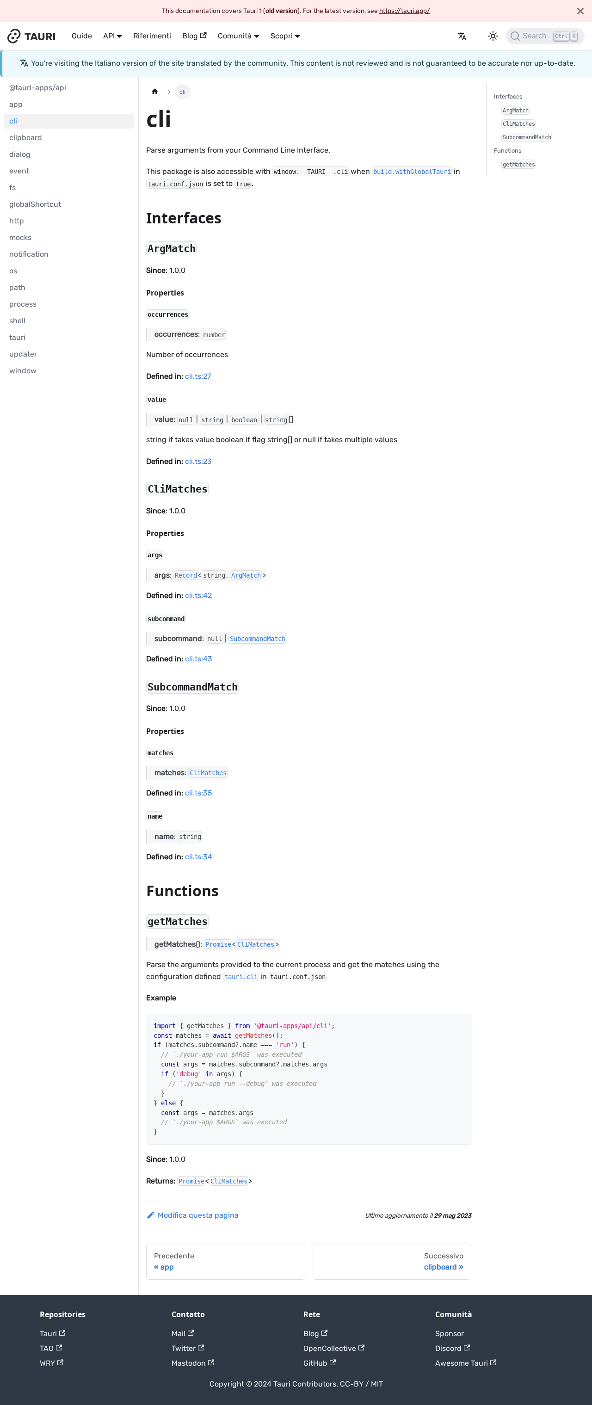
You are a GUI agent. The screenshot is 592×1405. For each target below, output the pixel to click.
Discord (448, 1348)
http (16, 220)
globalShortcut (35, 204)
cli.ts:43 (198, 658)
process (23, 304)
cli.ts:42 (198, 595)
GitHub (315, 1363)
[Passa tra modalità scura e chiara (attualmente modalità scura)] (493, 36)
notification (29, 254)
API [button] (109, 35)
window (23, 370)
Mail (178, 1333)
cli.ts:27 (198, 376)
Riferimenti (152, 35)
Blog (190, 35)
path (17, 287)
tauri (17, 337)
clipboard (25, 137)
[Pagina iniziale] (155, 91)
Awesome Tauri (461, 1363)
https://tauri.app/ (404, 10)
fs (12, 187)
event (19, 170)
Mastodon (189, 1363)
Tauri (48, 1333)
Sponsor (449, 1333)
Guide (82, 35)
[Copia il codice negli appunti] (460, 1025)
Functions (508, 150)
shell (17, 320)
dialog (20, 154)
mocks (20, 237)
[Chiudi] (580, 11)
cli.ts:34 (198, 856)
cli (13, 121)
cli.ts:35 (198, 793)
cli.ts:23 (198, 461)
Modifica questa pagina (198, 1215)
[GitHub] (446, 36)
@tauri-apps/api (37, 87)
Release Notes (435, 36)
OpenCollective (329, 1348)
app (16, 104)
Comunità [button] (235, 35)
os (13, 270)
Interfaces (508, 96)
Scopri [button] (282, 35)
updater (23, 354)
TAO (47, 1348)
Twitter (184, 1348)
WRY (47, 1363)
